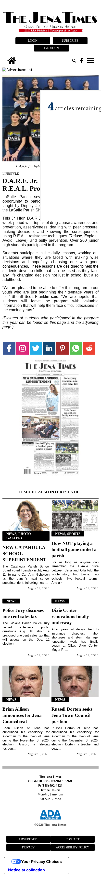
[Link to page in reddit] (89, 348)
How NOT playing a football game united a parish (74, 549)
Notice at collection (26, 869)
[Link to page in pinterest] (62, 348)
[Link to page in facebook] (9, 348)
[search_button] (74, 61)
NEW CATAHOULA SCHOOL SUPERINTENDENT (24, 553)
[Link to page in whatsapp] (76, 348)
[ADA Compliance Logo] (50, 820)
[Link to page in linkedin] (49, 348)
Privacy (28, 847)
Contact (72, 839)
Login (33, 40)
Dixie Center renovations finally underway (70, 616)
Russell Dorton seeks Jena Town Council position (71, 715)
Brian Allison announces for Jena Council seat (22, 715)
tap (90, 60)
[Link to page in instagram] (22, 348)
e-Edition (51, 48)
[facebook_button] (81, 61)
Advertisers (28, 839)
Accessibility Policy (72, 847)
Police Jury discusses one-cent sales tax (23, 613)
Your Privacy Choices (41, 861)
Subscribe (70, 40)
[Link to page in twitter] (36, 348)
